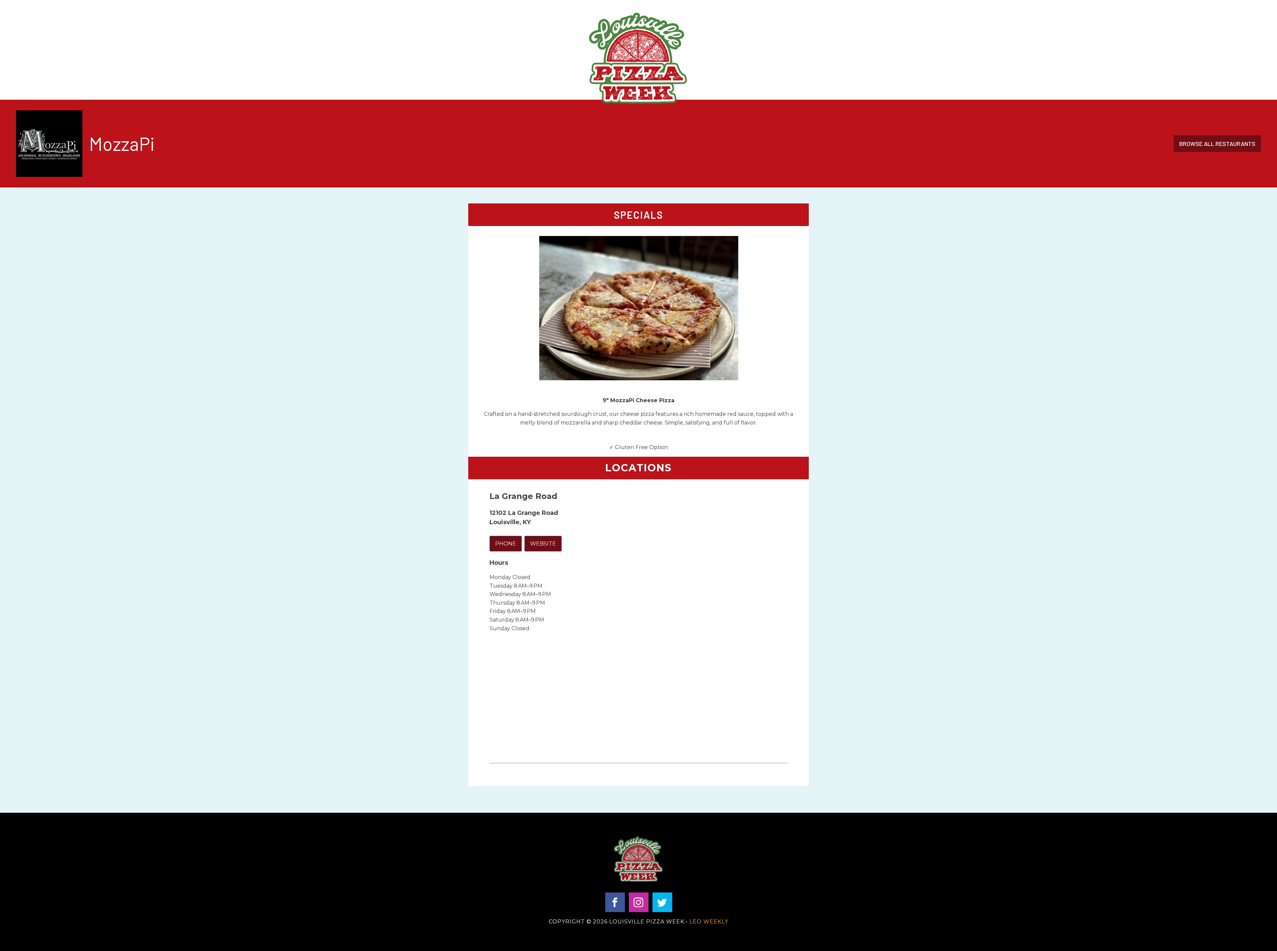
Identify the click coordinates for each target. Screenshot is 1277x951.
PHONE (505, 543)
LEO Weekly (708, 921)
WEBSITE (543, 543)
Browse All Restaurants (1217, 143)
